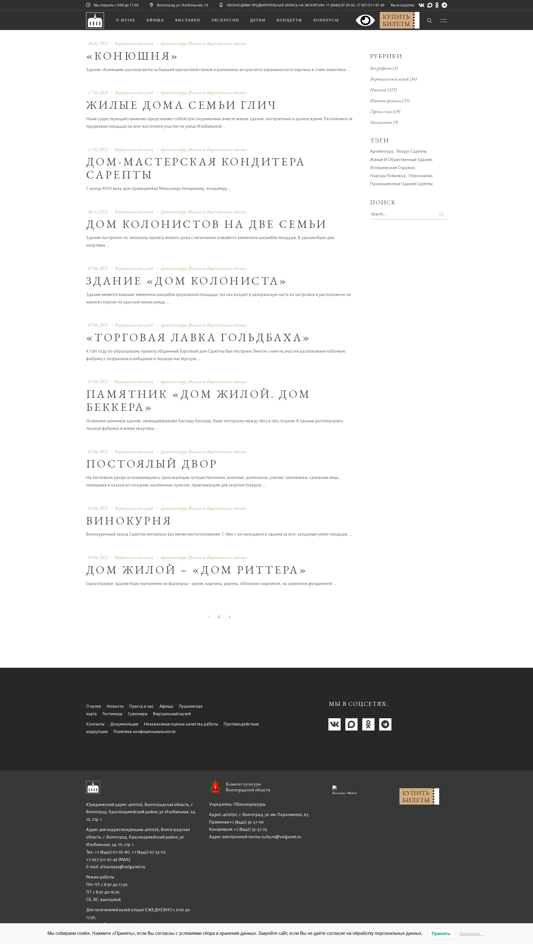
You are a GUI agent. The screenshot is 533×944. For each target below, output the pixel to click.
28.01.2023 (98, 43)
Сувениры (137, 713)
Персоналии (420, 176)
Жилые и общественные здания (217, 43)
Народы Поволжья (387, 176)
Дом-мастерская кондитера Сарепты (196, 168)
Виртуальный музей (134, 43)
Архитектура (173, 43)
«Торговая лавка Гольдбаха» (198, 337)
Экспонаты (381, 122)
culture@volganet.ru (281, 836)
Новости (378, 90)
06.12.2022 (98, 212)
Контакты (95, 724)
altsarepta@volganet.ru (122, 866)
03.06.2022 (98, 508)
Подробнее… (471, 934)
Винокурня (129, 520)
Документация (124, 724)
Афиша (166, 706)
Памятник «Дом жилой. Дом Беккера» (198, 400)
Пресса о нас (381, 111)
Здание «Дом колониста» (187, 280)
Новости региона (385, 100)
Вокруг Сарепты (411, 151)
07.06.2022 (98, 268)
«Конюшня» (132, 56)
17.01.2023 (98, 92)
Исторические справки (392, 167)
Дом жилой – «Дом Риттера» (197, 570)
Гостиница (112, 713)
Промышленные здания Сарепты (401, 184)
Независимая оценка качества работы (181, 724)
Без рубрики (381, 68)
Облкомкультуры (249, 804)
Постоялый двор (152, 463)
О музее (93, 706)
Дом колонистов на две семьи (206, 224)
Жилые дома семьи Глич (181, 105)
